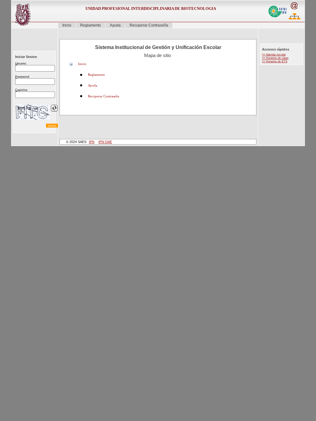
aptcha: (21, 90)
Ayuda (115, 25)
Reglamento (90, 25)
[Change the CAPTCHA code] (54, 108)
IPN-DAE (105, 142)
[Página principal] (21, 15)
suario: (21, 63)
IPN (91, 142)
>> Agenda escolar (274, 54)
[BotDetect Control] (33, 112)
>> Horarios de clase (275, 57)
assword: (22, 76)
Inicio (66, 25)
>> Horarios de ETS (274, 61)
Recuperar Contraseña (149, 25)
